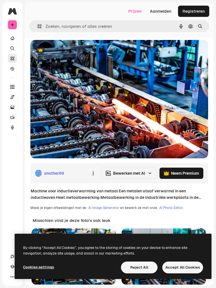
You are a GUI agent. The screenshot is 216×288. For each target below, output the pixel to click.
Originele (67, 50)
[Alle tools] (12, 86)
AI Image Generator (103, 208)
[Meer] (12, 276)
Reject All (139, 267)
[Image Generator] (12, 107)
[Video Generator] (12, 117)
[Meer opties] (93, 173)
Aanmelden (160, 11)
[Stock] (12, 58)
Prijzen (134, 11)
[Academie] (12, 266)
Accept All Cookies (182, 267)
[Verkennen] (12, 68)
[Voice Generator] (12, 127)
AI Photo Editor (171, 208)
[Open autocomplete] (37, 26)
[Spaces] (12, 97)
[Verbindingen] (12, 256)
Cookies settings (38, 267)
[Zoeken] (12, 48)
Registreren (194, 11)
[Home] (12, 38)
